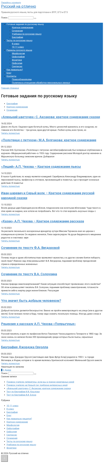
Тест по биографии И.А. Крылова (23, 391)
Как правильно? (14, 69)
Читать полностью (10, 133)
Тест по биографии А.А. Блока (21, 395)
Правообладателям (22, 79)
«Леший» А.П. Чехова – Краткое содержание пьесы (41, 166)
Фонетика (17, 60)
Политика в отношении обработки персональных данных (41, 82)
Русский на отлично (18, 6)
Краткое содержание (22, 27)
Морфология (18, 53)
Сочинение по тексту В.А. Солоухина (29, 274)
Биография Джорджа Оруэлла (24, 347)
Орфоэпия (17, 63)
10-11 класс (18, 47)
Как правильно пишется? (19, 418)
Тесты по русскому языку (19, 40)
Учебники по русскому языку (27, 34)
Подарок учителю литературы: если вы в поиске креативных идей (40, 382)
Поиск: (4, 17)
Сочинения (17, 30)
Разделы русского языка (19, 50)
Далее (8, 370)
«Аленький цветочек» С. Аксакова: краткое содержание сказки (50, 117)
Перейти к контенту (11, 2)
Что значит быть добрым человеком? (31, 300)
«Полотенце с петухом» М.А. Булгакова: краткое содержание (48, 140)
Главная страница (10, 88)
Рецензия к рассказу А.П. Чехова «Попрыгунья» (38, 324)
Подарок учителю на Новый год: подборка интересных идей (36, 385)
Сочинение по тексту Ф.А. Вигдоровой (30, 248)
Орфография (18, 56)
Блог (8, 73)
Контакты (11, 76)
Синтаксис (17, 66)
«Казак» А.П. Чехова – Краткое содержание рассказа (42, 221)
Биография (17, 37)
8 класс (15, 43)
